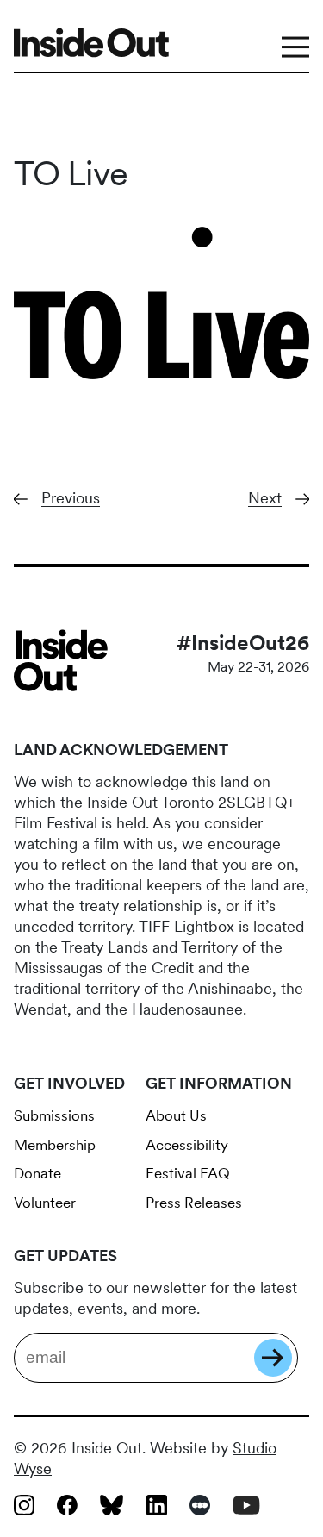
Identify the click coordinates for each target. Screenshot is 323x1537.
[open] (295, 43)
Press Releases (194, 1202)
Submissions (54, 1115)
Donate (37, 1173)
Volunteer (45, 1202)
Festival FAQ (188, 1173)
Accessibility (187, 1144)
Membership (55, 1144)
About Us (176, 1115)
